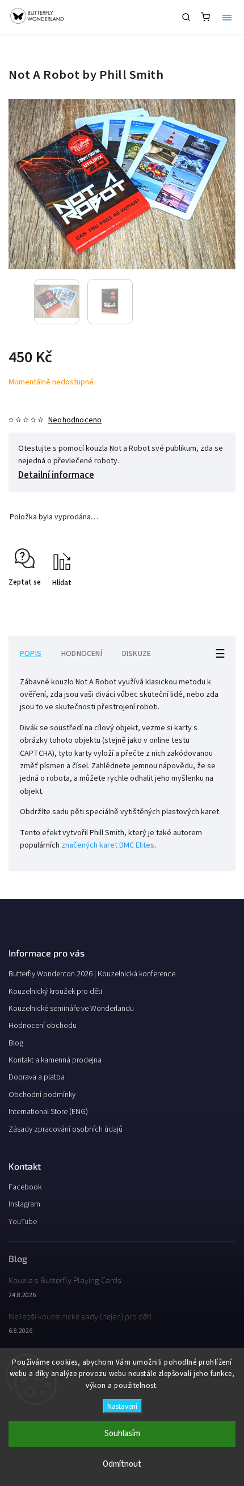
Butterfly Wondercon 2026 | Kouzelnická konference (92, 974)
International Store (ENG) (48, 1111)
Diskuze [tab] (136, 653)
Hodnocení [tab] (81, 653)
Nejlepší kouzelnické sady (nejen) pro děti (80, 1316)
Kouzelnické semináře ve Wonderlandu (71, 1008)
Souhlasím (122, 1434)
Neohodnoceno (75, 420)
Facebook (25, 1187)
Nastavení (122, 1406)
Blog (16, 1043)
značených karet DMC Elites (107, 845)
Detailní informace (56, 475)
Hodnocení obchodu (43, 1025)
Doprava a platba (37, 1077)
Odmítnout (122, 1464)
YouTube (23, 1221)
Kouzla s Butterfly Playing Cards (65, 1280)
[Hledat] (186, 17)
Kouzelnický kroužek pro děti (55, 991)
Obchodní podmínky (42, 1094)
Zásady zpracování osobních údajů (66, 1129)
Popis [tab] (30, 653)
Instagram (24, 1204)
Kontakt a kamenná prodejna (55, 1060)
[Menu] (227, 17)
